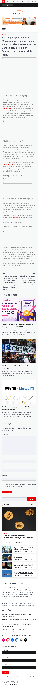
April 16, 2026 (28, 567)
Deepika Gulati (9, 542)
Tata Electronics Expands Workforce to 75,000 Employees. (17, 635)
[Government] (35, 5)
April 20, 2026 (28, 551)
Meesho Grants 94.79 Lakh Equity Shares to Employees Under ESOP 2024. (17, 326)
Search (32, 499)
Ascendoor (32, 682)
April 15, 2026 (28, 575)
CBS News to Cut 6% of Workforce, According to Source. (18, 367)
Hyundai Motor (8, 108)
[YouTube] (8, 640)
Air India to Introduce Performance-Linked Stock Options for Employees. (23, 573)
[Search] (34, 29)
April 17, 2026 (28, 559)
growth (15, 218)
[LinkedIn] (16, 640)
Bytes (19, 11)
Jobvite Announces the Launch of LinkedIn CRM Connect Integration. (19, 408)
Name (4, 458)
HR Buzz (4, 34)
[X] (25, 640)
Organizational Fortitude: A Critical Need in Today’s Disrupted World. (24, 548)
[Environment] (27, 5)
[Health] (32, 5)
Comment (5, 434)
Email (4, 467)
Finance (6, 533)
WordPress (13, 684)
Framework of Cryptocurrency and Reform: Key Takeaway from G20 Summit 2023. (18, 537)
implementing (8, 164)
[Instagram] (3, 640)
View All (32, 504)
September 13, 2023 (20, 542)
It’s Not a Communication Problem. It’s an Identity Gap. (24, 556)
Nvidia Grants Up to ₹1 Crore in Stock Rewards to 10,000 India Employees (23, 564)
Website (4, 476)
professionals (7, 261)
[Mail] (21, 640)
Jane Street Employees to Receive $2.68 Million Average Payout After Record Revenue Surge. (17, 615)
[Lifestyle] (30, 5)
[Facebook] (12, 640)
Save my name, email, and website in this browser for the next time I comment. (20, 485)
